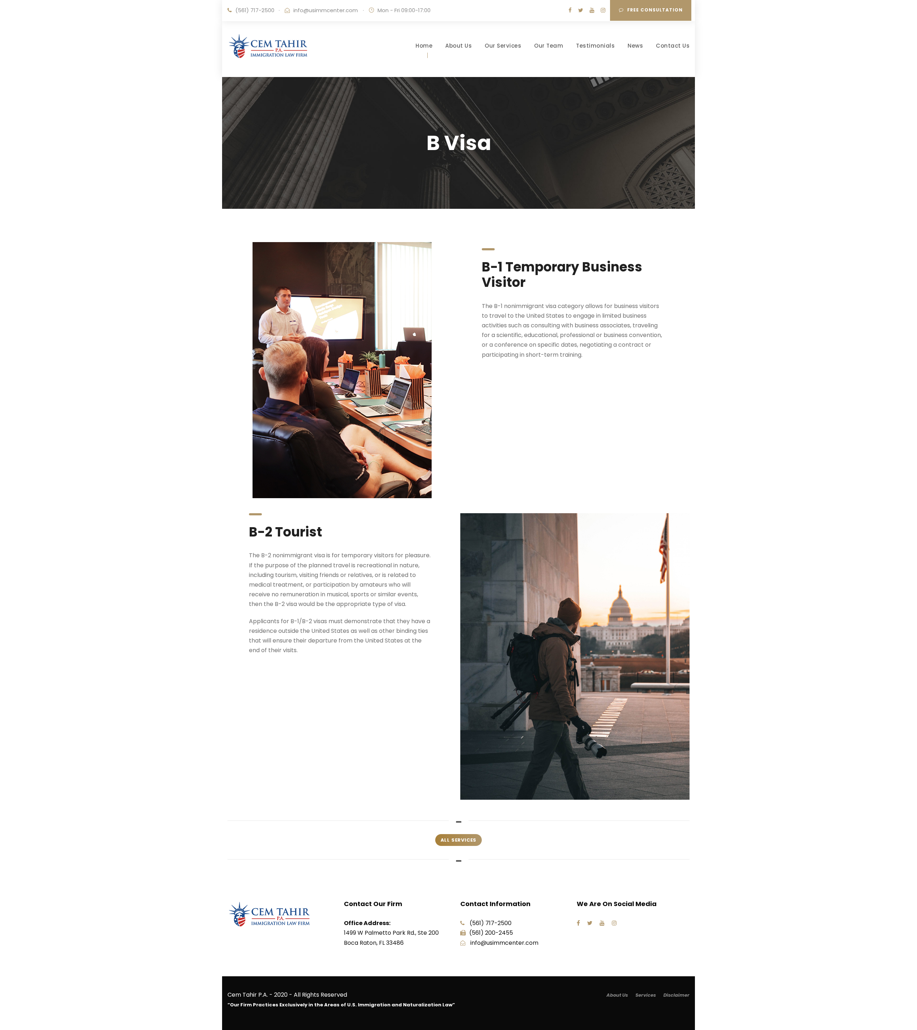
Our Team (548, 45)
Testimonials (595, 45)
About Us (458, 45)
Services (645, 995)
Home (424, 45)
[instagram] (603, 10)
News (635, 45)
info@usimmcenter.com (325, 10)
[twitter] (580, 10)
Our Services (503, 45)
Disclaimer (676, 995)
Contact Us (673, 45)
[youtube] (592, 10)
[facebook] (570, 10)
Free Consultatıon (655, 10)
